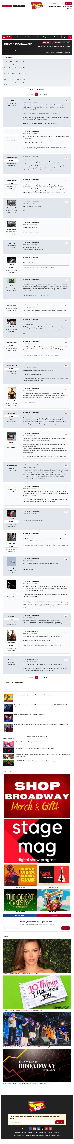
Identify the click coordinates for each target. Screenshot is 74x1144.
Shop (44, 37)
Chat (29, 37)
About (24, 1133)
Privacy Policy (55, 1135)
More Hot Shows (19, 915)
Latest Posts (57, 42)
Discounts (54, 915)
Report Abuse (60, 46)
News (14, 37)
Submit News (42, 1133)
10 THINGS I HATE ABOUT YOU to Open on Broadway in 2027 (23, 1010)
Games (50, 37)
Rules (68, 46)
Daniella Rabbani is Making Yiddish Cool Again (29, 742)
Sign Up (60, 1122)
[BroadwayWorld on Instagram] (34, 1128)
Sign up (65, 928)
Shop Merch (8, 5)
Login (64, 37)
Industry (24, 37)
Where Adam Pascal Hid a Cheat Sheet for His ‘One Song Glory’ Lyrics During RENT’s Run (16, 82)
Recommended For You (10, 690)
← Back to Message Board (12, 50)
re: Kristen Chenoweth (31, 131)
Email (31, 90)
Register (56, 37)
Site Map (56, 1133)
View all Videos (7, 768)
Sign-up (61, 3)
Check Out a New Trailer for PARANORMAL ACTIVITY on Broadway (35, 748)
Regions (50, 1133)
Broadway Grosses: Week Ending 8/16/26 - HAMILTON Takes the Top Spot (27, 1083)
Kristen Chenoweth (29, 100)
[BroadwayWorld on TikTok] (42, 1128)
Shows (19, 37)
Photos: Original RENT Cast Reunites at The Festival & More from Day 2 (26, 1047)
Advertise (18, 1133)
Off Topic (66, 42)
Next (45, 94)
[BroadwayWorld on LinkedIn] (38, 1128)
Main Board (46, 42)
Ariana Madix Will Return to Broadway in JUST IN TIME (20, 974)
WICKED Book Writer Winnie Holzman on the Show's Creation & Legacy (36, 761)
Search (51, 46)
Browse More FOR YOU (36, 736)
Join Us (35, 1133)
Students (39, 37)
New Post (42, 46)
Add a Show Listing (19, 5)
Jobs (33, 37)
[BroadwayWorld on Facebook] (30, 1128)
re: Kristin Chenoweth (30, 631)
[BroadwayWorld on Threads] (46, 1128)
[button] (70, 37)
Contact (29, 1133)
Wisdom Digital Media (32, 1135)
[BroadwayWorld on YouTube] (50, 1128)
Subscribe (40, 90)
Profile (11, 135)
